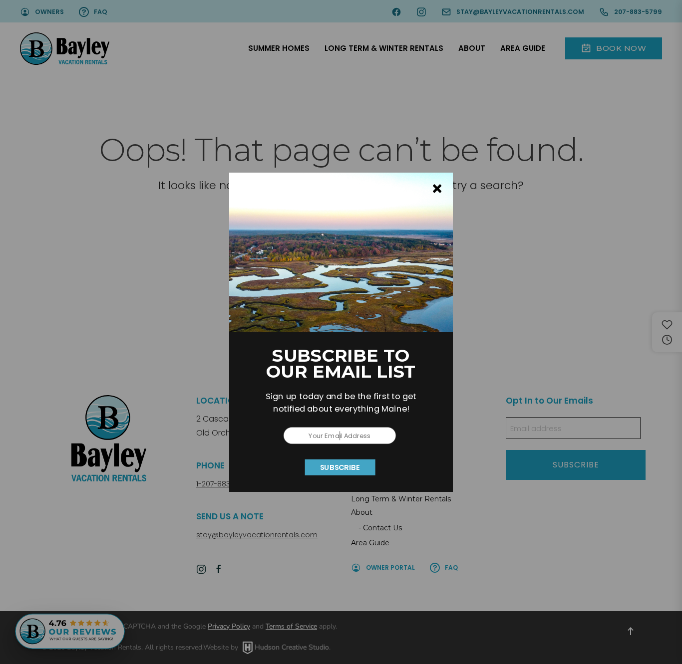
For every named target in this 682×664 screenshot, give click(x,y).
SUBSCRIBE (340, 467)
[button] (341, 402)
